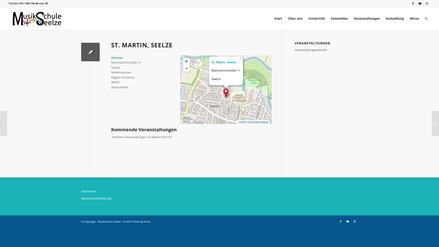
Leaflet (242, 122)
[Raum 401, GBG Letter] (3, 123)
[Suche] (426, 18)
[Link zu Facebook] (413, 3)
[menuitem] (278, 18)
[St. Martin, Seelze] (90, 52)
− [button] (186, 68)
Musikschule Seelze (109, 221)
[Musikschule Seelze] (37, 18)
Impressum (89, 191)
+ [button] (186, 61)
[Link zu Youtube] (420, 3)
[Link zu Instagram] (426, 3)
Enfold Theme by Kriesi (136, 221)
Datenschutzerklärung (96, 198)
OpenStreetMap (259, 122)
